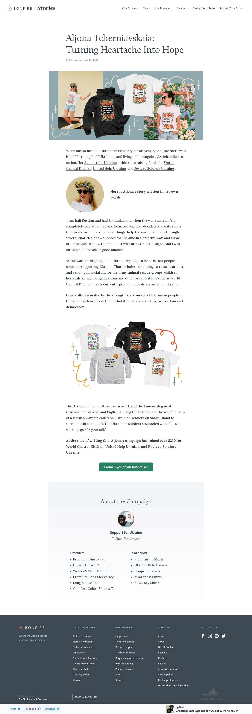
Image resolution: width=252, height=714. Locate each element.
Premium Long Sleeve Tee (93, 577)
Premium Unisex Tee (89, 559)
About (161, 636)
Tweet (13, 709)
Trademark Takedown (37, 699)
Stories (119, 680)
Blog (118, 674)
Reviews (162, 652)
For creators (79, 652)
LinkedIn (50, 709)
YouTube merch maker (85, 658)
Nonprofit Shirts (147, 571)
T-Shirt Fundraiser (126, 539)
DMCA (22, 699)
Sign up (77, 680)
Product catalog (124, 663)
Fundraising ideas (125, 652)
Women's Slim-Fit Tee (90, 571)
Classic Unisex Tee (87, 565)
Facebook (30, 709)
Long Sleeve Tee (86, 583)
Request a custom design (129, 658)
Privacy (162, 663)
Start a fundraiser (82, 641)
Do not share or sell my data (173, 685)
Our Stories (129, 8)
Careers (162, 641)
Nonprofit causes (124, 641)
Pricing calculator (125, 669)
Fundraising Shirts (149, 559)
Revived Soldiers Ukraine (154, 168)
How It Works (162, 8)
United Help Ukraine (109, 168)
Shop (146, 8)
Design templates (125, 647)
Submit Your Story (231, 8)
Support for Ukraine (100, 163)
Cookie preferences (168, 680)
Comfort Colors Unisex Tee (94, 589)
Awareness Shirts (148, 577)
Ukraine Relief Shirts (150, 565)
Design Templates (204, 8)
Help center (122, 636)
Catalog (181, 8)
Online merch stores (84, 663)
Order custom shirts (83, 647)
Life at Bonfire (166, 647)
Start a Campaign (86, 697)
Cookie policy (165, 674)
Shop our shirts (81, 669)
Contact (162, 658)
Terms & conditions (168, 669)
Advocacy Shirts (147, 583)
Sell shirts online (82, 636)
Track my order (81, 674)
